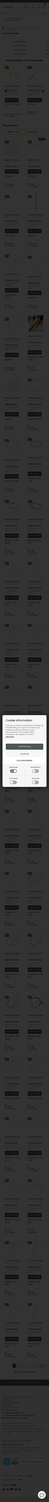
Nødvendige (13, 767)
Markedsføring (35, 767)
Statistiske (35, 779)
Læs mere (10, 737)
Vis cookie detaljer (24, 760)
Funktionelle (13, 779)
